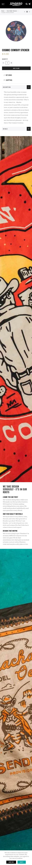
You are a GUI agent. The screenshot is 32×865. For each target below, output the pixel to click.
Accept (21, 862)
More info (11, 862)
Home (2, 11)
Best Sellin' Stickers (12, 11)
